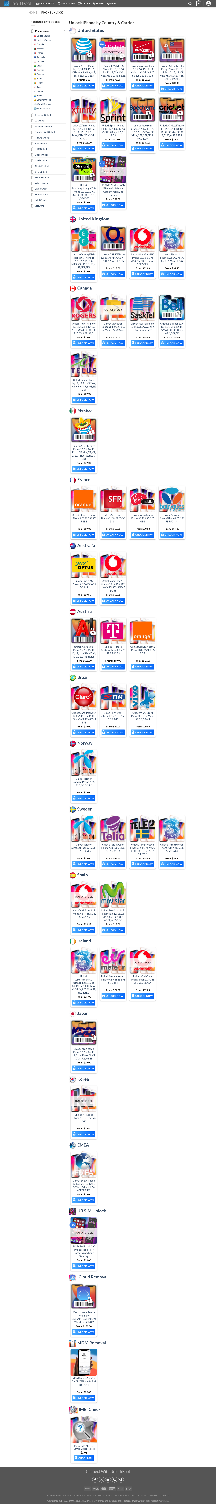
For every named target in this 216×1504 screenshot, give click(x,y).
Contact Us (165, 1495)
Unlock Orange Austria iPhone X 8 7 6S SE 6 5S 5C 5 (142, 650)
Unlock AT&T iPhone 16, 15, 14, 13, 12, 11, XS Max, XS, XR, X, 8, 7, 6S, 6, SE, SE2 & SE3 (84, 70)
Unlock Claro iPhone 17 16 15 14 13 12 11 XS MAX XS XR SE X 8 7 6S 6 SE (83, 717)
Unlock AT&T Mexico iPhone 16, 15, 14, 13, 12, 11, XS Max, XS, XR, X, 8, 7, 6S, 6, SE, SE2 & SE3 (84, 452)
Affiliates (152, 1495)
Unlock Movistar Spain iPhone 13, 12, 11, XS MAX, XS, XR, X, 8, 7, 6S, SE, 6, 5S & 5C (113, 915)
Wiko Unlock (41, 183)
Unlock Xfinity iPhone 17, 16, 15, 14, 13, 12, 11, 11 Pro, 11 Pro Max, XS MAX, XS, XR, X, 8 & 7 (83, 132)
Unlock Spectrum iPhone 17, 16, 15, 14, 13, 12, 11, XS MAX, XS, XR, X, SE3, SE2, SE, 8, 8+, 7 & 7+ (142, 132)
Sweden (40, 74)
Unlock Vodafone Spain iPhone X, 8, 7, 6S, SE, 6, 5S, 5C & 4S (84, 913)
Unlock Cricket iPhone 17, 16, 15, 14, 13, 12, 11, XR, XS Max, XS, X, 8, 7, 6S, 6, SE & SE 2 (172, 130)
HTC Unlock (41, 148)
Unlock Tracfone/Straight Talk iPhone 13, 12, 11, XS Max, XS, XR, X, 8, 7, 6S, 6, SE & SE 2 (84, 192)
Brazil (39, 65)
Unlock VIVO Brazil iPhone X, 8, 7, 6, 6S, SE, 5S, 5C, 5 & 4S (142, 716)
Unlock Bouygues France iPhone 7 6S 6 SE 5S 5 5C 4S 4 (172, 518)
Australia (41, 57)
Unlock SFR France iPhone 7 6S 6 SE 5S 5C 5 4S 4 (113, 518)
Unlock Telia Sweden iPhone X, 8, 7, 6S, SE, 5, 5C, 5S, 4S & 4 (113, 848)
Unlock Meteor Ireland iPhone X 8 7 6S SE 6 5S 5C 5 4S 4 (113, 979)
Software (39, 205)
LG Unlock (40, 120)
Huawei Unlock (42, 137)
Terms (76, 1495)
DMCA (134, 1495)
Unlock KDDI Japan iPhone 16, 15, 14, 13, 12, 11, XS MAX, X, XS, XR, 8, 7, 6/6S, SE (83, 1053)
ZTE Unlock (41, 171)
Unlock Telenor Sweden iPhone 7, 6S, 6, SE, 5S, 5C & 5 (83, 848)
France (40, 53)
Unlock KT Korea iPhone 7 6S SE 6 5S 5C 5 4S (84, 1118)
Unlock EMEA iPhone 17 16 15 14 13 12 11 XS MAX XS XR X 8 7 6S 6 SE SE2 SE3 (84, 1185)
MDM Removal (43, 108)
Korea (40, 91)
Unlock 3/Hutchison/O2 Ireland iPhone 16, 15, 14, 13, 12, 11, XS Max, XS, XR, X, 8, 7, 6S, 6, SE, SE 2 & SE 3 (84, 984)
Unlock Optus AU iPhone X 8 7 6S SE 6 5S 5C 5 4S (84, 584)
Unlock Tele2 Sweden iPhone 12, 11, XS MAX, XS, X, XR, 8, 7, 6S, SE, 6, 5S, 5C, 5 (142, 849)
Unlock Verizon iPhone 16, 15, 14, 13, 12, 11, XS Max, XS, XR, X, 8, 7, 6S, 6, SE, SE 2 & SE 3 (142, 70)
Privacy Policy (63, 1495)
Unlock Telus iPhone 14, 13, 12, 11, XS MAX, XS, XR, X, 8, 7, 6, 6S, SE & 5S (84, 384)
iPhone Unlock (42, 30)
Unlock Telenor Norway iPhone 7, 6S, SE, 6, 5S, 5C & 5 (83, 782)
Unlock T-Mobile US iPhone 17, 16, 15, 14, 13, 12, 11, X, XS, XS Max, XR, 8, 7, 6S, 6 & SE (113, 70)
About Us (50, 1495)
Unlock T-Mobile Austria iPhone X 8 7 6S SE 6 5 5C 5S (113, 650)
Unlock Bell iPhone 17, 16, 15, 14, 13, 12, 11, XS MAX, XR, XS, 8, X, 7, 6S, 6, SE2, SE (172, 328)
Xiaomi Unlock (42, 177)
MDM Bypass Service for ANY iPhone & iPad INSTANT (84, 1381)
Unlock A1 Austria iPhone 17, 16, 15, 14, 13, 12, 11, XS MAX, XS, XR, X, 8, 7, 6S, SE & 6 (84, 651)
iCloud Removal (44, 104)
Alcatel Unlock (42, 166)
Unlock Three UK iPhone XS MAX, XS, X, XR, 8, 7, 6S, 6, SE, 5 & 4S (172, 259)
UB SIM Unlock (44, 100)
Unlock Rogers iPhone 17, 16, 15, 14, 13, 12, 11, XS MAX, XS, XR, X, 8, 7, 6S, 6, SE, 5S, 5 (83, 328)
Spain (39, 78)
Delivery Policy (88, 1495)
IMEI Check (41, 200)
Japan (39, 87)
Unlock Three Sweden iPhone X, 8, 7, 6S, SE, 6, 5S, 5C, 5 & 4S (172, 848)
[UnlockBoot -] (17, 3)
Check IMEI (85, 1458)
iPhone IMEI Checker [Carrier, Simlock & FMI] (84, 1447)
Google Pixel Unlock (45, 131)
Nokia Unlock (42, 160)
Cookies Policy (121, 1495)
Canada (40, 44)
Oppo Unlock (41, 154)
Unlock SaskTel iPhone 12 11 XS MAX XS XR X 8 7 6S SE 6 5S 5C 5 (142, 327)
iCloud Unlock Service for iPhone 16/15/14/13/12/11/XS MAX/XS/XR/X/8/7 (83, 1317)
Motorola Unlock (43, 126)
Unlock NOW (85, 85)
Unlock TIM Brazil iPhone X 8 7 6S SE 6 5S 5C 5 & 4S (113, 716)
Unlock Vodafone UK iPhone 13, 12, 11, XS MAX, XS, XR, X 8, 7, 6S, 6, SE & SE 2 (142, 259)
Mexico (40, 48)
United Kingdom (44, 40)
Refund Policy (105, 1495)
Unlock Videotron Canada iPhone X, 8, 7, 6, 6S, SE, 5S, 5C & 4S (113, 327)
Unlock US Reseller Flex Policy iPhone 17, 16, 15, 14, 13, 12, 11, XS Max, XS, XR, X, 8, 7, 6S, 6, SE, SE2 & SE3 (172, 72)
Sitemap (142, 1495)
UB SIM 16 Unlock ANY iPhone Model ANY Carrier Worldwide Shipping (113, 190)
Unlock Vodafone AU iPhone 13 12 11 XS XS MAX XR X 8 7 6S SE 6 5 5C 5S (113, 585)
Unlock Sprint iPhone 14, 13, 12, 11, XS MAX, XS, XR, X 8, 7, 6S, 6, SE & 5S (113, 130)
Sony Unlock (41, 143)
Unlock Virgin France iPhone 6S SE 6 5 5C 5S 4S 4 (142, 518)
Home (33, 12)
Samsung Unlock (43, 115)
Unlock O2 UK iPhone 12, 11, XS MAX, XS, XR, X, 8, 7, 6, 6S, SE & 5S (113, 257)
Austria (40, 61)
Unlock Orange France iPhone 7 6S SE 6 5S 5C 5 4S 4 (84, 518)
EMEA (39, 95)
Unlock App (41, 188)
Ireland (40, 82)
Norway (40, 70)
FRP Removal (41, 194)
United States (43, 36)
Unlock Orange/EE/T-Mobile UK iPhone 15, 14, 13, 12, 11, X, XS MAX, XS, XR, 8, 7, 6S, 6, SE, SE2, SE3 (83, 261)
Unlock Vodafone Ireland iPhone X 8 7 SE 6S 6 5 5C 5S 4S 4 (142, 979)
